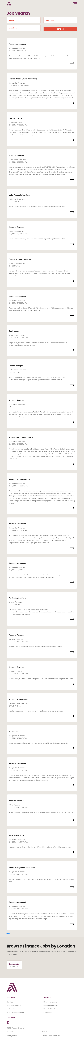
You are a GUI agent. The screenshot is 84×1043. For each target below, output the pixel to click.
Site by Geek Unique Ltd (51, 1036)
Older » (8, 934)
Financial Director (50, 1009)
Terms (44, 1031)
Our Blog (10, 1002)
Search (60, 29)
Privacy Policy (12, 1036)
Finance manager (50, 1002)
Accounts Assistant (14, 1005)
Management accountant (17, 1012)
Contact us (48, 1012)
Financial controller (51, 1005)
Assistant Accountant (15, 1009)
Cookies (10, 1031)
